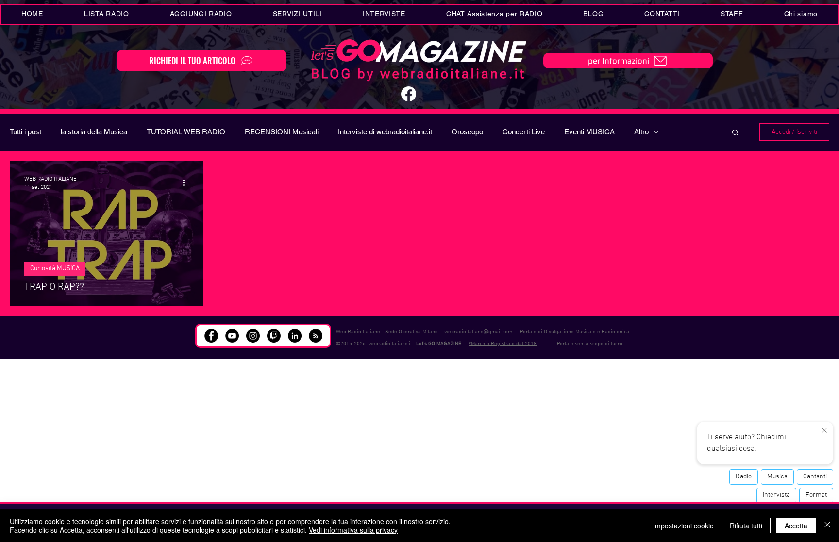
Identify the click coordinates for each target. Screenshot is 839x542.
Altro (641, 132)
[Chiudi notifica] (824, 431)
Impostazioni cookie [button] (683, 525)
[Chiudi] (827, 525)
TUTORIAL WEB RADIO (186, 132)
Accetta (796, 525)
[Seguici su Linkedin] (295, 336)
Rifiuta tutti (746, 525)
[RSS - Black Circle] (315, 336)
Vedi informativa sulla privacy (353, 530)
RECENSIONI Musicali (282, 132)
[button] (297, 14)
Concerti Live (524, 132)
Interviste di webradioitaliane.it (385, 132)
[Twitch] (274, 336)
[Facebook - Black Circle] (211, 336)
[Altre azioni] (187, 182)
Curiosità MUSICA (55, 268)
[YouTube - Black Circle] (232, 336)
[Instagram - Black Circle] (253, 336)
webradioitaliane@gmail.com (478, 332)
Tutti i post (25, 132)
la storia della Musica (94, 132)
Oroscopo (467, 132)
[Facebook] (408, 93)
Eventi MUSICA (589, 132)
